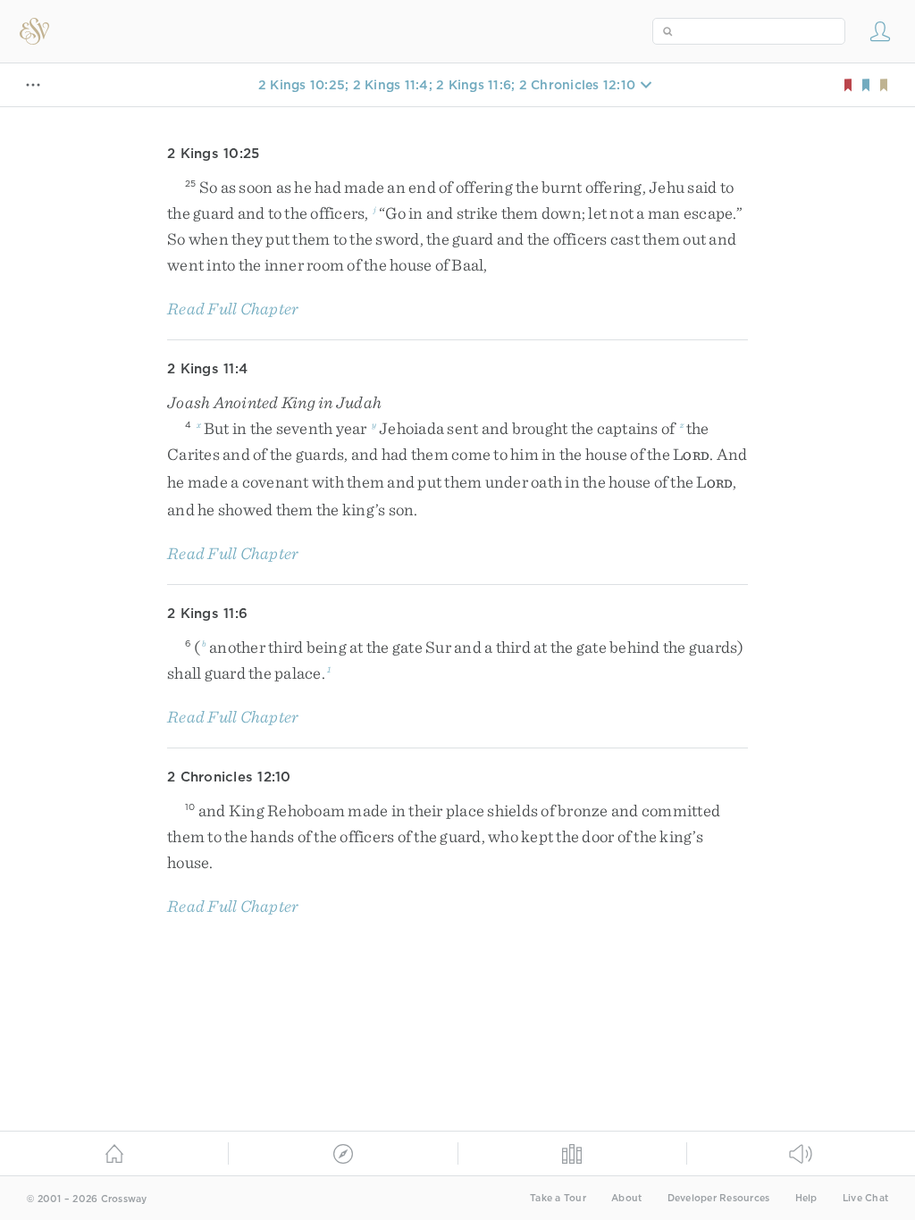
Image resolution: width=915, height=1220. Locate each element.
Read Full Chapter (232, 308)
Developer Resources (718, 1198)
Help (806, 1198)
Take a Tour (558, 1198)
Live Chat (865, 1198)
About (626, 1198)
